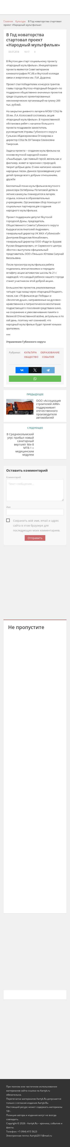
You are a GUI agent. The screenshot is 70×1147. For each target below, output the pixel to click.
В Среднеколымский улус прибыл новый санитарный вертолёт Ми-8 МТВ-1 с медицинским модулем (20, 444)
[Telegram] (48, 370)
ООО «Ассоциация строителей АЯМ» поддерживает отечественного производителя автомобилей (48, 409)
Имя (8, 507)
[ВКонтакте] (22, 370)
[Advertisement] (35, 582)
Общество (31, 357)
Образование (50, 352)
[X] (35, 370)
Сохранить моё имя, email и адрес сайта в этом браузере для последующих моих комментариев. (36, 521)
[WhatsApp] (35, 379)
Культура (30, 352)
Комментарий (13, 477)
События (48, 357)
